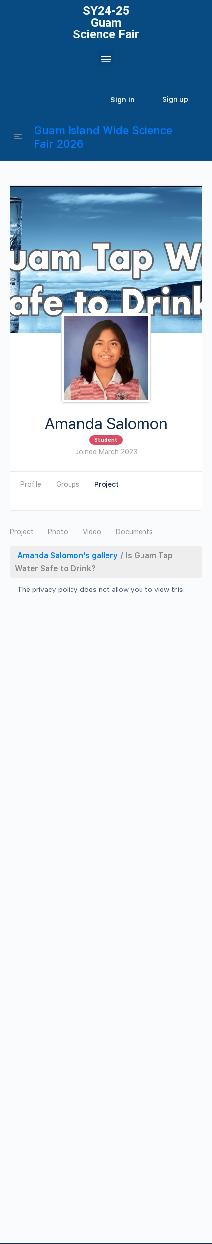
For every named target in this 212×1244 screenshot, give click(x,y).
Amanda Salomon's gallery (67, 555)
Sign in (122, 100)
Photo (58, 532)
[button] (106, 58)
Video (92, 532)
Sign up (175, 99)
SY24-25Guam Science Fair (106, 22)
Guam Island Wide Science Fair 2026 (103, 137)
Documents (134, 532)
